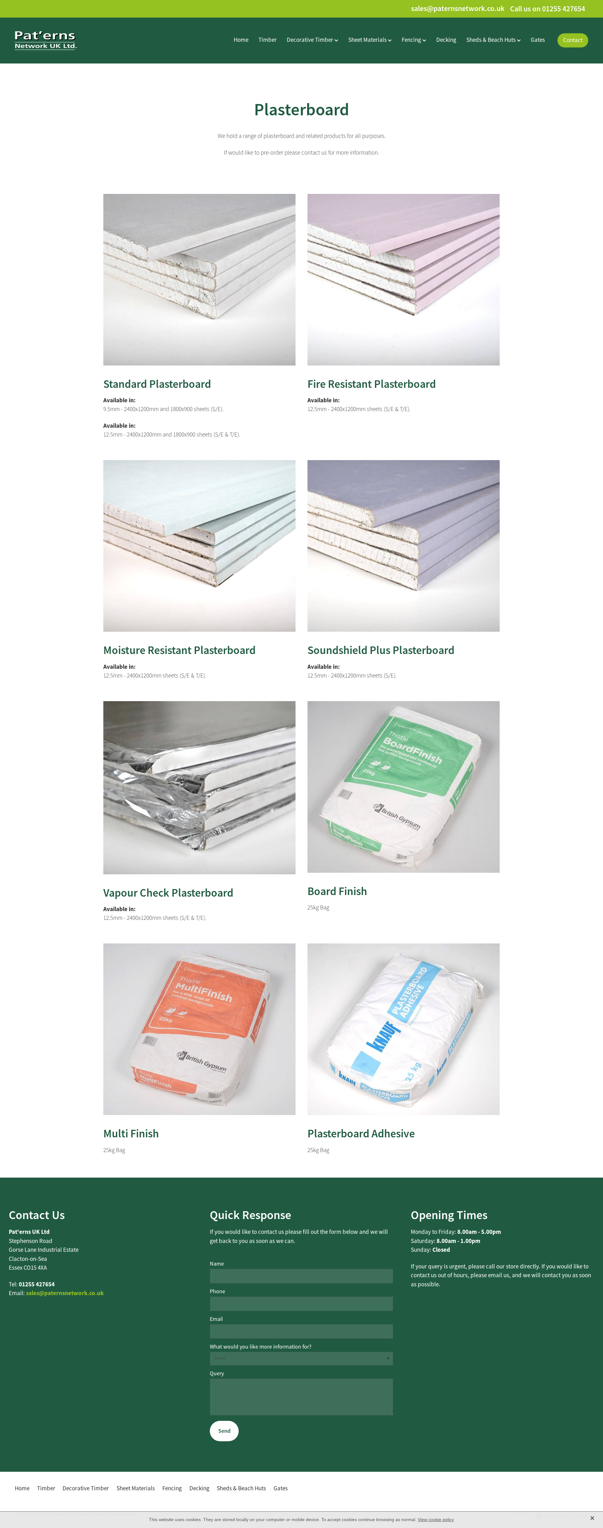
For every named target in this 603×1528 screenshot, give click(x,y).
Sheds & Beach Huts (491, 40)
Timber (267, 40)
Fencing (412, 40)
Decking (446, 40)
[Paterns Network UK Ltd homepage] (72, 40)
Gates (538, 40)
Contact (573, 40)
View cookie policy (436, 1519)
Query (217, 1374)
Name (217, 1264)
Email (216, 1319)
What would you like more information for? (261, 1347)
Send (224, 1430)
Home (241, 40)
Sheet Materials (368, 40)
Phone (217, 1291)
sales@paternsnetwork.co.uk (457, 9)
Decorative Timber (310, 40)
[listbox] (301, 1359)
